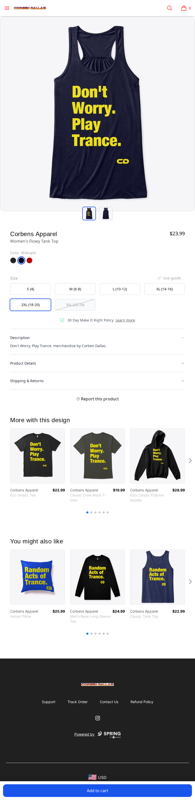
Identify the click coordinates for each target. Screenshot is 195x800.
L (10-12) (120, 289)
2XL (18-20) (30, 304)
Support (48, 702)
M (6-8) (75, 289)
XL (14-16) (164, 289)
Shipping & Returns (27, 380)
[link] (37, 456)
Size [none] (14, 278)
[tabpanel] (97, 113)
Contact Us (109, 702)
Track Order (78, 702)
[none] (169, 278)
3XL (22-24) (75, 304)
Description (20, 337)
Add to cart (97, 790)
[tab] (89, 213)
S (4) (30, 289)
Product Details (23, 363)
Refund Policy (142, 702)
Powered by (84, 734)
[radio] (30, 289)
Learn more (125, 320)
